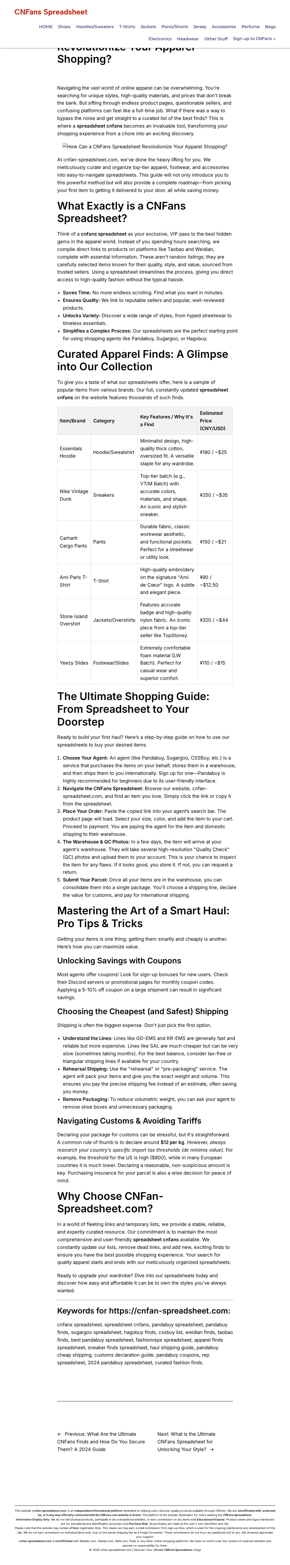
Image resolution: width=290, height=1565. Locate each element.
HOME (46, 26)
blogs (197, 1549)
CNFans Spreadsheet (51, 11)
